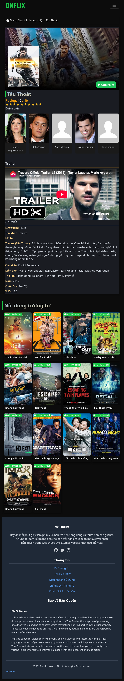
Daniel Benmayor (28, 265)
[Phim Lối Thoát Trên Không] (77, 434)
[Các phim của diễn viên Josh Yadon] (108, 128)
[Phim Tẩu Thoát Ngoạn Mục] (47, 434)
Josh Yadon (108, 147)
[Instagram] (68, 550)
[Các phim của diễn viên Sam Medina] (62, 128)
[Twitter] (62, 550)
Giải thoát (40, 508)
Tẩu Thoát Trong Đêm (106, 458)
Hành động (24, 276)
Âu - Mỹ (23, 286)
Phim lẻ (69, 276)
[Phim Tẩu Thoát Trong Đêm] (106, 434)
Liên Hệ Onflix (62, 574)
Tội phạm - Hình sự (43, 276)
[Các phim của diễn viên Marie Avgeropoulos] (15, 128)
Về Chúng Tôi (62, 568)
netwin (10, 671)
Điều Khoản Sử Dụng (62, 580)
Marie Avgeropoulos (31, 270)
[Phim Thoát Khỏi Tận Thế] (18, 333)
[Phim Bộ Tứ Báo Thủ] (47, 333)
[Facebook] (56, 550)
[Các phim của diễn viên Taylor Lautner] (85, 128)
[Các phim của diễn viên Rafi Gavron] (39, 128)
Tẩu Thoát (52, 20)
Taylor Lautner (85, 147)
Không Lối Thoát (14, 407)
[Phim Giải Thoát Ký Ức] (106, 384)
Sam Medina (62, 147)
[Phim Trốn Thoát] (77, 333)
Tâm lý (60, 276)
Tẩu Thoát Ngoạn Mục (47, 458)
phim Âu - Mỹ (34, 20)
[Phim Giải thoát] (47, 485)
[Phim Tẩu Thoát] (47, 384)
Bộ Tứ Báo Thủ (43, 357)
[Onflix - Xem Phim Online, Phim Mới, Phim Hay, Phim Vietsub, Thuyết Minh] (15, 5)
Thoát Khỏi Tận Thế (16, 357)
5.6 (15, 291)
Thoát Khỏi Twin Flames (77, 407)
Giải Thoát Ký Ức (103, 407)
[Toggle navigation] (114, 5)
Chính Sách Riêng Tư (62, 585)
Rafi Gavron (38, 147)
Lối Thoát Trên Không (76, 458)
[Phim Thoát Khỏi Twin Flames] (77, 384)
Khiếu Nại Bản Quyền (62, 591)
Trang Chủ (16, 20)
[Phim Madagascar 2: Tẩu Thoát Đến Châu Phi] (106, 333)
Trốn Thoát (70, 357)
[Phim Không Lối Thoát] (18, 384)
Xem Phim (107, 84)
